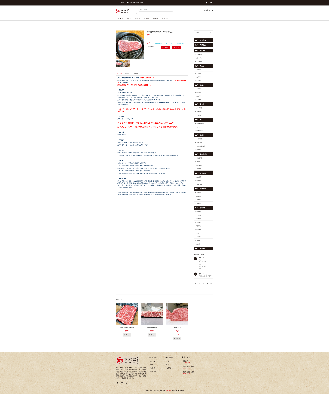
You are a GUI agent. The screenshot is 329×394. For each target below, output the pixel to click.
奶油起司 (198, 240)
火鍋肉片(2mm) (158, 43)
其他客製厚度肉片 (181, 43)
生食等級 (198, 199)
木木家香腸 (199, 54)
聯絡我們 (155, 18)
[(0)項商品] (211, 11)
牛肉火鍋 (198, 80)
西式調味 (198, 226)
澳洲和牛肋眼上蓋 (152, 327)
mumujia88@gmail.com (136, 2)
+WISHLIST (176, 47)
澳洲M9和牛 (199, 130)
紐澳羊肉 (198, 168)
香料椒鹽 (198, 215)
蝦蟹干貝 (198, 196)
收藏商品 (169, 368)
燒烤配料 (198, 96)
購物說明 (146, 18)
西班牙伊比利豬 (200, 146)
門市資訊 (185, 361)
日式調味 (198, 222)
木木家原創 (199, 61)
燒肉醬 (198, 244)
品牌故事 (152, 361)
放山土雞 (198, 177)
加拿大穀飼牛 (200, 108)
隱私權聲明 (153, 371)
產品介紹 (138, 18)
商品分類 (152, 364)
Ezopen (168, 390)
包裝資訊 (127, 73)
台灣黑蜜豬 (199, 139)
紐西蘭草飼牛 (200, 165)
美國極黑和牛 (200, 123)
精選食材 (198, 149)
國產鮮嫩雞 (199, 184)
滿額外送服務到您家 (188, 372)
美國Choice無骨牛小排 (127, 327)
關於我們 (120, 18)
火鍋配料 (198, 77)
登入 (167, 361)
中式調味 (198, 218)
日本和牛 (198, 127)
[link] (163, 122)
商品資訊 (119, 73)
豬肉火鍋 (198, 70)
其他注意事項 (136, 73)
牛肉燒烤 (198, 89)
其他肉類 (198, 73)
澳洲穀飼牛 (199, 111)
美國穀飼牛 (199, 115)
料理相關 (198, 229)
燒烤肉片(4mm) (169, 43)
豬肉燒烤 (198, 92)
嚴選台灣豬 (199, 142)
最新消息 (129, 18)
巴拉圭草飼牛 (200, 158)
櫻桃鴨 (198, 161)
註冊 (167, 364)
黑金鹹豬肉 (199, 58)
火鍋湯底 (198, 236)
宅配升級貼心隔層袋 (188, 366)
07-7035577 (120, 2)
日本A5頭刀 (177, 327)
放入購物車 (165, 47)
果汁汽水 (198, 233)
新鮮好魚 (198, 192)
